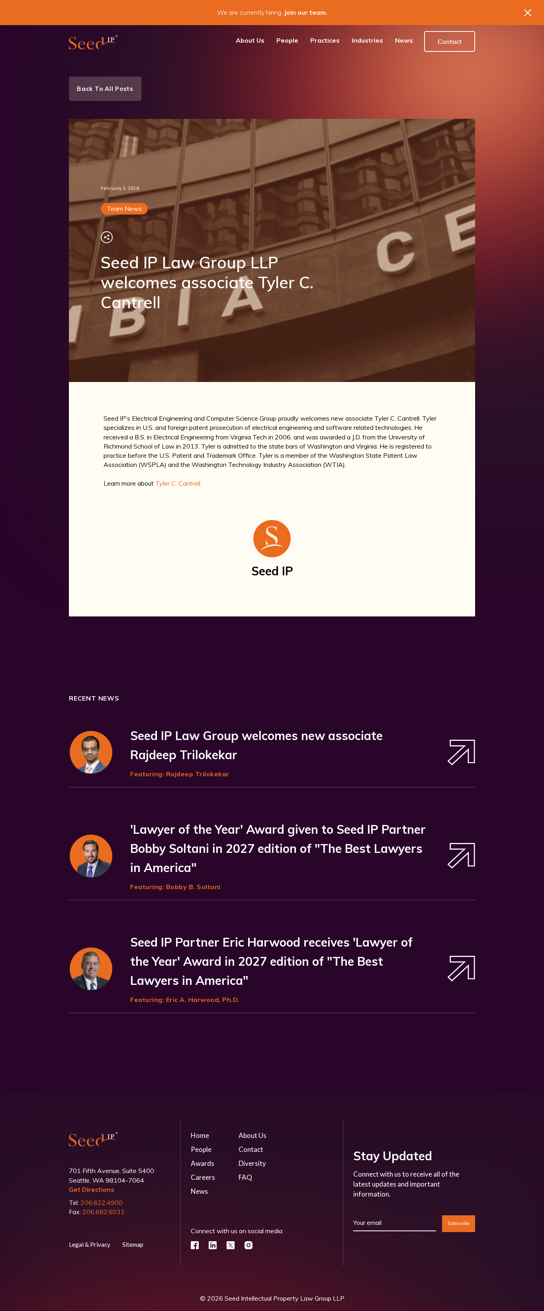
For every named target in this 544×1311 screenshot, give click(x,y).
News (199, 1191)
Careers (203, 1177)
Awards (202, 1163)
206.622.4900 (101, 1203)
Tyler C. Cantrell (177, 483)
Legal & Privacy (89, 1244)
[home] (93, 41)
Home (200, 1135)
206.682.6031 (103, 1212)
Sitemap (132, 1244)
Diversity (252, 1163)
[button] (325, 41)
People (201, 1149)
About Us (252, 1135)
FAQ (245, 1177)
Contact (450, 41)
